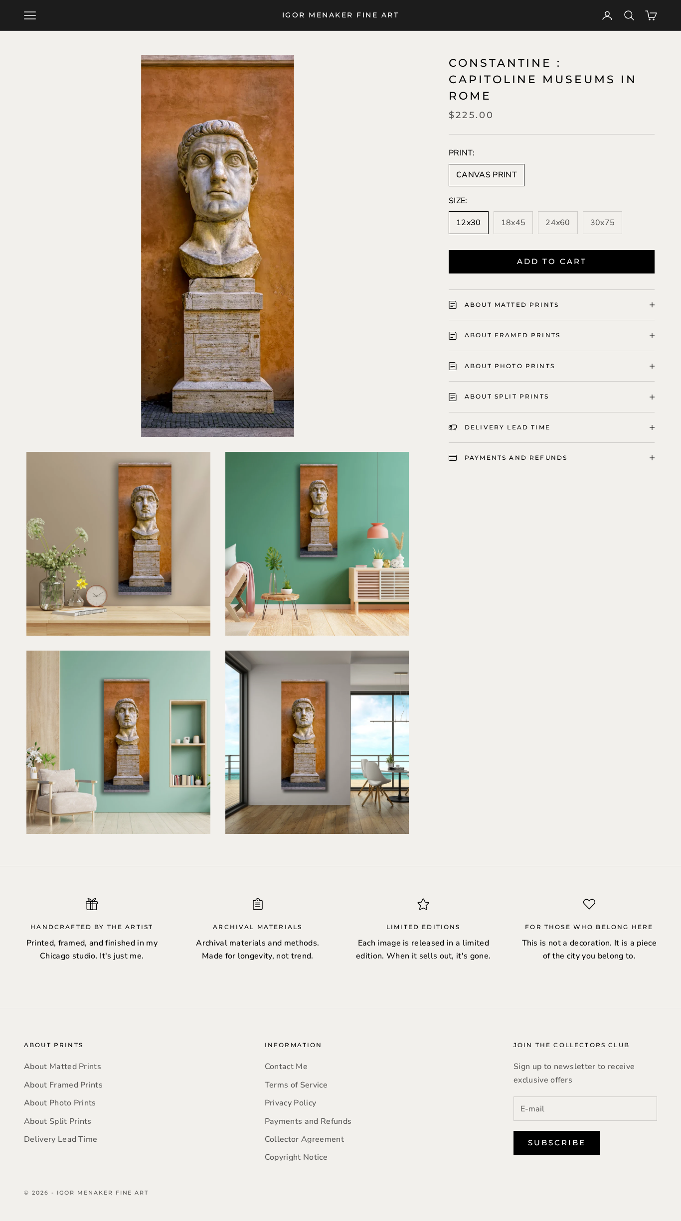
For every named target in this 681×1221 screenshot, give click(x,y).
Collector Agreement (304, 1139)
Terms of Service (296, 1085)
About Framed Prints (63, 1085)
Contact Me (286, 1066)
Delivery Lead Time (61, 1139)
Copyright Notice (296, 1157)
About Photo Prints (60, 1102)
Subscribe (557, 1142)
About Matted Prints (62, 1066)
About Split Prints (58, 1121)
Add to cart (552, 261)
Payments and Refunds (308, 1121)
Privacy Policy (290, 1102)
